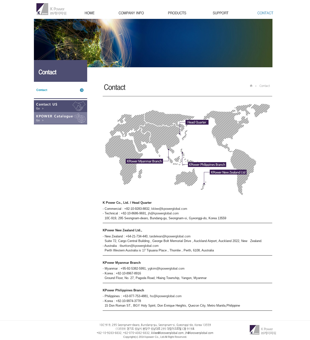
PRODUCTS (177, 13)
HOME (89, 13)
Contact (41, 90)
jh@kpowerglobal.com (163, 213)
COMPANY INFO (131, 13)
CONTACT (263, 13)
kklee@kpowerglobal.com (169, 209)
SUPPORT (220, 13)
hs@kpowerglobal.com (166, 296)
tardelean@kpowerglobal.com (170, 236)
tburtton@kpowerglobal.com (139, 246)
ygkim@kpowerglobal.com (166, 268)
